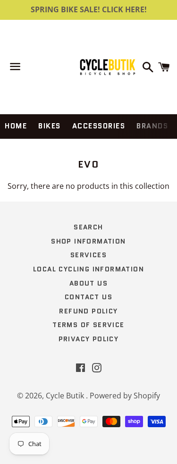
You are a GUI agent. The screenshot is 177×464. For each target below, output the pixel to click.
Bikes (49, 126)
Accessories (99, 126)
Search (88, 227)
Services (88, 255)
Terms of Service (88, 324)
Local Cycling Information (88, 269)
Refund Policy (88, 311)
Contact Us (88, 297)
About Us (88, 283)
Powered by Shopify (125, 395)
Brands (152, 126)
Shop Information (88, 241)
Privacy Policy (89, 339)
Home (16, 126)
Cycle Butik (66, 395)
